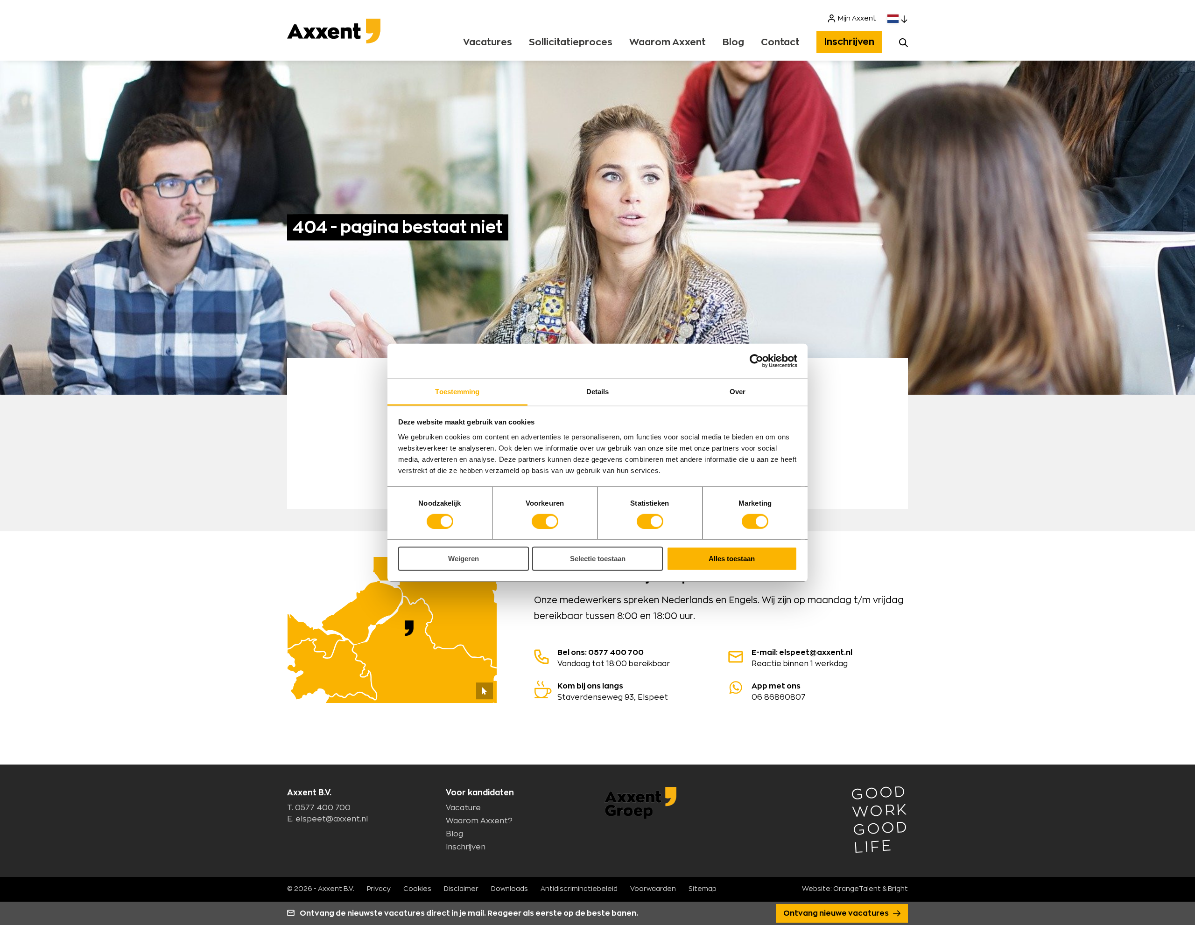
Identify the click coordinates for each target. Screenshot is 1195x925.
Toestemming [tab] (457, 391)
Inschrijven (849, 42)
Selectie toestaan (598, 559)
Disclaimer (461, 889)
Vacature (463, 808)
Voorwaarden (653, 889)
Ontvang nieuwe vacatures (836, 913)
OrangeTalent (857, 889)
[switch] (545, 521)
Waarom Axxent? (479, 821)
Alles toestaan (732, 559)
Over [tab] (737, 391)
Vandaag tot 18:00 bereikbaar (613, 658)
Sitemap (703, 889)
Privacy (379, 889)
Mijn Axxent (857, 18)
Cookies (417, 889)
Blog (733, 42)
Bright (898, 889)
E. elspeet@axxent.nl (327, 819)
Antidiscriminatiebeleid (579, 889)
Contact (780, 42)
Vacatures (487, 42)
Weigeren (463, 559)
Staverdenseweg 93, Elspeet (612, 691)
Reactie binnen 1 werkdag (802, 658)
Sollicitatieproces (570, 42)
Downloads (509, 889)
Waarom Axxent (667, 42)
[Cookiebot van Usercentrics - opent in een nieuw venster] (756, 361)
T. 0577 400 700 (319, 808)
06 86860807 (779, 691)
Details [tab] (597, 391)
